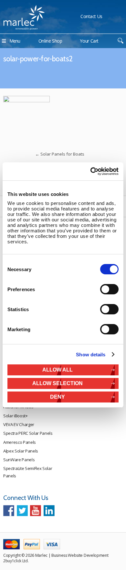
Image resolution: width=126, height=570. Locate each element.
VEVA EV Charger (18, 424)
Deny (57, 397)
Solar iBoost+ (15, 416)
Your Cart (89, 41)
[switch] (109, 289)
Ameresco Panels (19, 442)
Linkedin (49, 510)
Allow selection (57, 383)
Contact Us (91, 16)
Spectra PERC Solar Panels (28, 433)
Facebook (8, 510)
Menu (14, 41)
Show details (90, 354)
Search (120, 41)
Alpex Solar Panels (20, 451)
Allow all (57, 369)
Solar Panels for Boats (59, 154)
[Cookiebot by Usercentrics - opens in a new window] (91, 171)
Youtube (35, 510)
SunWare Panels (19, 460)
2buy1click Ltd (15, 561)
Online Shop (50, 41)
